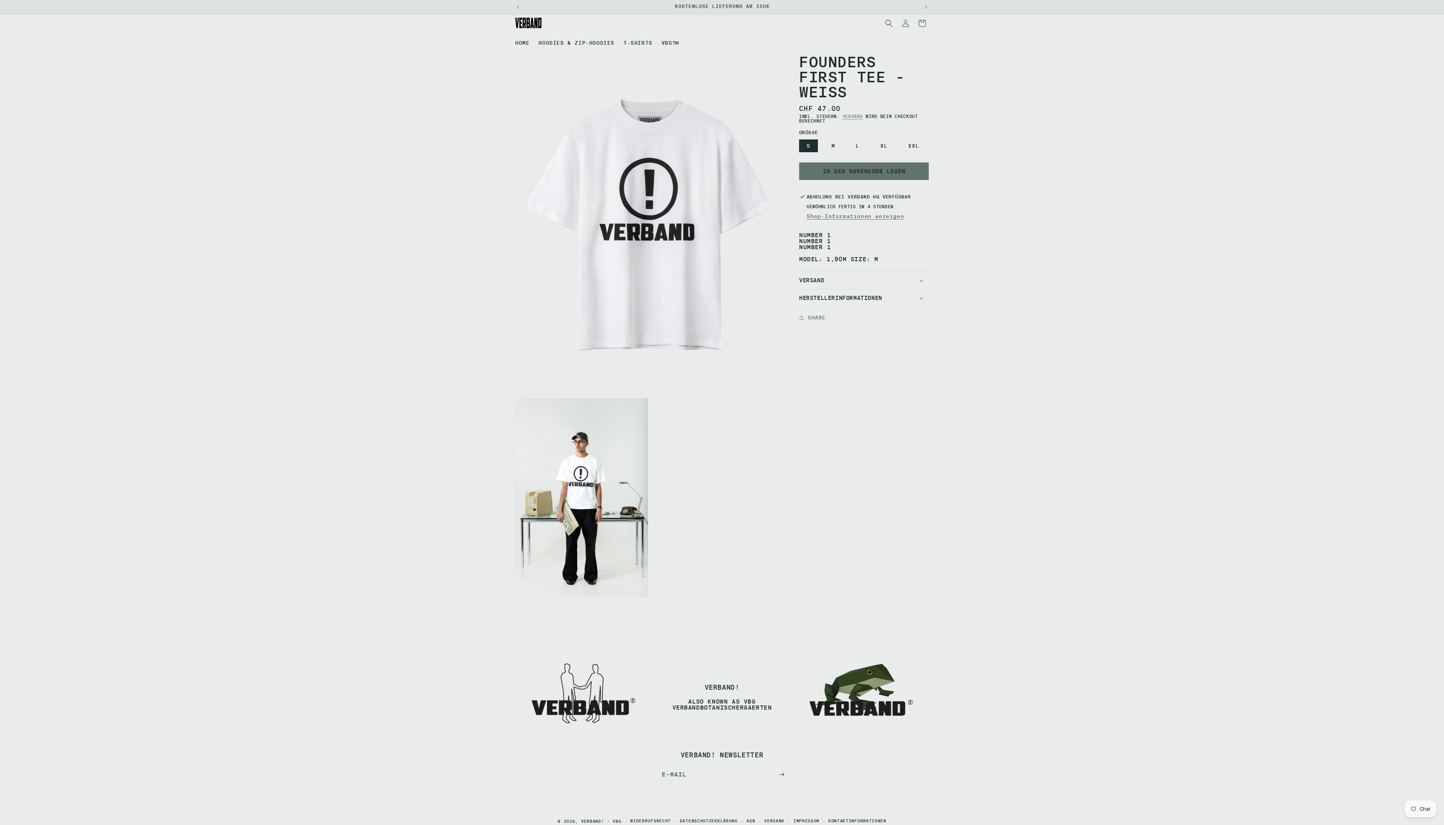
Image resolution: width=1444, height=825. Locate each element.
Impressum (806, 821)
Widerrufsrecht (650, 821)
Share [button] (817, 317)
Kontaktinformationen (857, 821)
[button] (889, 23)
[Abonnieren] (781, 774)
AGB (750, 821)
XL (883, 145)
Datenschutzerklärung (709, 821)
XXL (913, 145)
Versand (853, 116)
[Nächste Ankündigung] (926, 7)
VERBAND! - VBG (601, 821)
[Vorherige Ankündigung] (518, 7)
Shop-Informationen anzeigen (855, 216)
